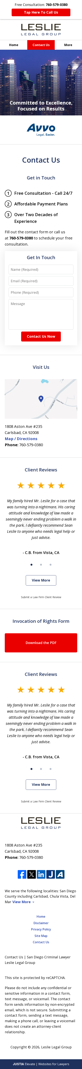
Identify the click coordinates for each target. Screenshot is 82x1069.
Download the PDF (41, 642)
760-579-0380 (31, 444)
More (68, 45)
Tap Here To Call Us (41, 12)
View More (41, 580)
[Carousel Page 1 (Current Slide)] (31, 564)
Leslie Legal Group (56, 1047)
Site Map (41, 936)
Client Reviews (41, 469)
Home (13, 45)
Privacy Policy (41, 929)
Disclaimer (41, 923)
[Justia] (50, 874)
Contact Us (41, 45)
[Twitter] (31, 874)
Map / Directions (21, 438)
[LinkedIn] (41, 874)
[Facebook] (22, 874)
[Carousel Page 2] (41, 564)
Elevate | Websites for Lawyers (41, 1064)
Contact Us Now (41, 336)
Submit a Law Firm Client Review (41, 597)
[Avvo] (60, 874)
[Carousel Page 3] (50, 564)
